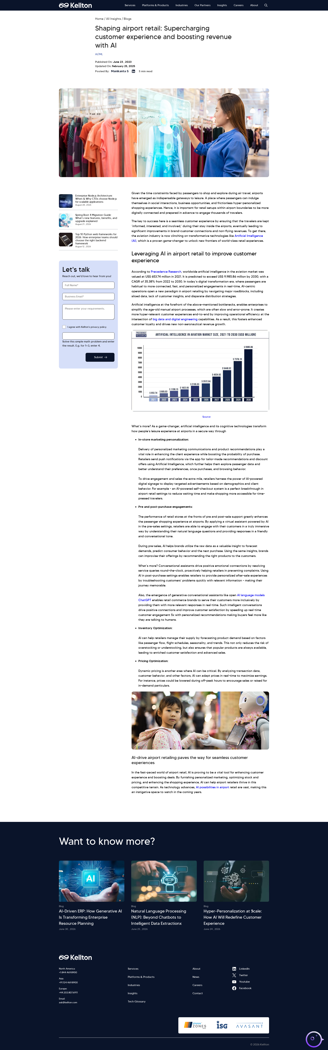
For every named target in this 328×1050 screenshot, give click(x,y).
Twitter (234, 975)
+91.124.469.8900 (68, 982)
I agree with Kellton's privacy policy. (87, 326)
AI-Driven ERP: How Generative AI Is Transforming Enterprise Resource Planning (90, 917)
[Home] (75, 5)
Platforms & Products (155, 5)
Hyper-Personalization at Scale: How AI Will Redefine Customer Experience (233, 917)
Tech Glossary (137, 1001)
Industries (182, 5)
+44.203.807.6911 (68, 992)
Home (99, 19)
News (196, 977)
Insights (222, 5)
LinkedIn (234, 969)
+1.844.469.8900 (68, 972)
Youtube (234, 982)
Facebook (234, 988)
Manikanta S (120, 71)
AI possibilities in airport (212, 787)
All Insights (113, 19)
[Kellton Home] (93, 957)
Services (130, 5)
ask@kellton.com (68, 1002)
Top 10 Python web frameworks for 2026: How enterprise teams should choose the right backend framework (96, 239)
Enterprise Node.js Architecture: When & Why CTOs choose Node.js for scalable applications (96, 198)
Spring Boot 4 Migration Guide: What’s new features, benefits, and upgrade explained (96, 218)
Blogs (127, 19)
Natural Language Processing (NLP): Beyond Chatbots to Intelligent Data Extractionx (158, 917)
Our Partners (202, 5)
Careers (238, 5)
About (254, 5)
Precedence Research (166, 272)
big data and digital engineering (175, 319)
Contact (198, 993)
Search (266, 5)
